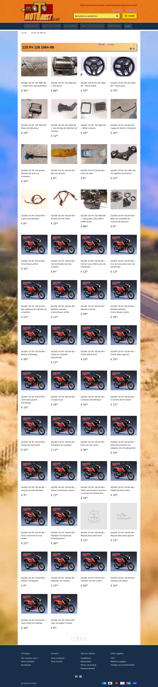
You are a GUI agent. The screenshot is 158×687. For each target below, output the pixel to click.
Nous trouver (56, 661)
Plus (127, 26)
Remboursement (88, 668)
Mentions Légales (118, 661)
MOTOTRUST (32, 683)
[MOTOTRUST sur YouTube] (80, 677)
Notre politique (27, 661)
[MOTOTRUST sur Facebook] (76, 677)
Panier (131, 16)
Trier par (101, 44)
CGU (113, 658)
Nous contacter (58, 658)
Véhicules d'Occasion (92, 26)
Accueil (23, 33)
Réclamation (86, 661)
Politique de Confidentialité (122, 665)
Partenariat (26, 665)
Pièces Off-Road (51, 26)
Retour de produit (88, 665)
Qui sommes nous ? (29, 658)
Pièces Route (31, 26)
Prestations (114, 26)
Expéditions (86, 658)
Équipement (71, 26)
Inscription (131, 10)
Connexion (117, 10)
